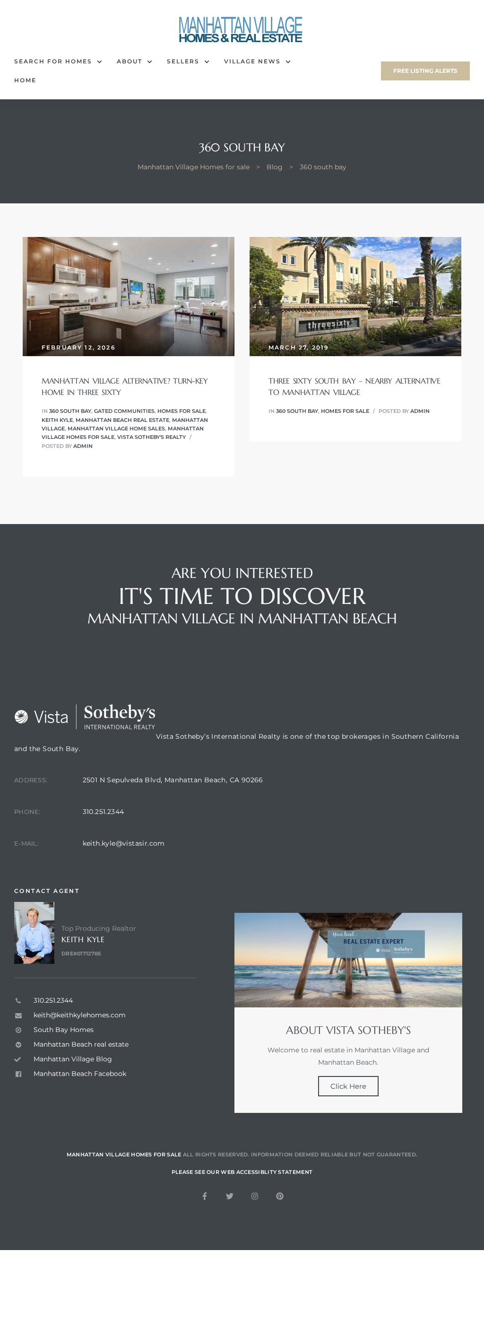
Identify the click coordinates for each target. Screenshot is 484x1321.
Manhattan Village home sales (116, 428)
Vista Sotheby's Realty (151, 437)
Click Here (348, 1086)
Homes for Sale (181, 411)
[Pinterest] (279, 1196)
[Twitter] (229, 1196)
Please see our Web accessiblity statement (242, 1172)
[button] (425, 70)
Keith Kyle (57, 420)
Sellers (183, 61)
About (129, 61)
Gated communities (124, 411)
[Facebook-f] (204, 1196)
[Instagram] (254, 1196)
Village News (252, 61)
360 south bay (70, 411)
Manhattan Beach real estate (122, 420)
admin (83, 446)
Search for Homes (53, 61)
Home (25, 80)
